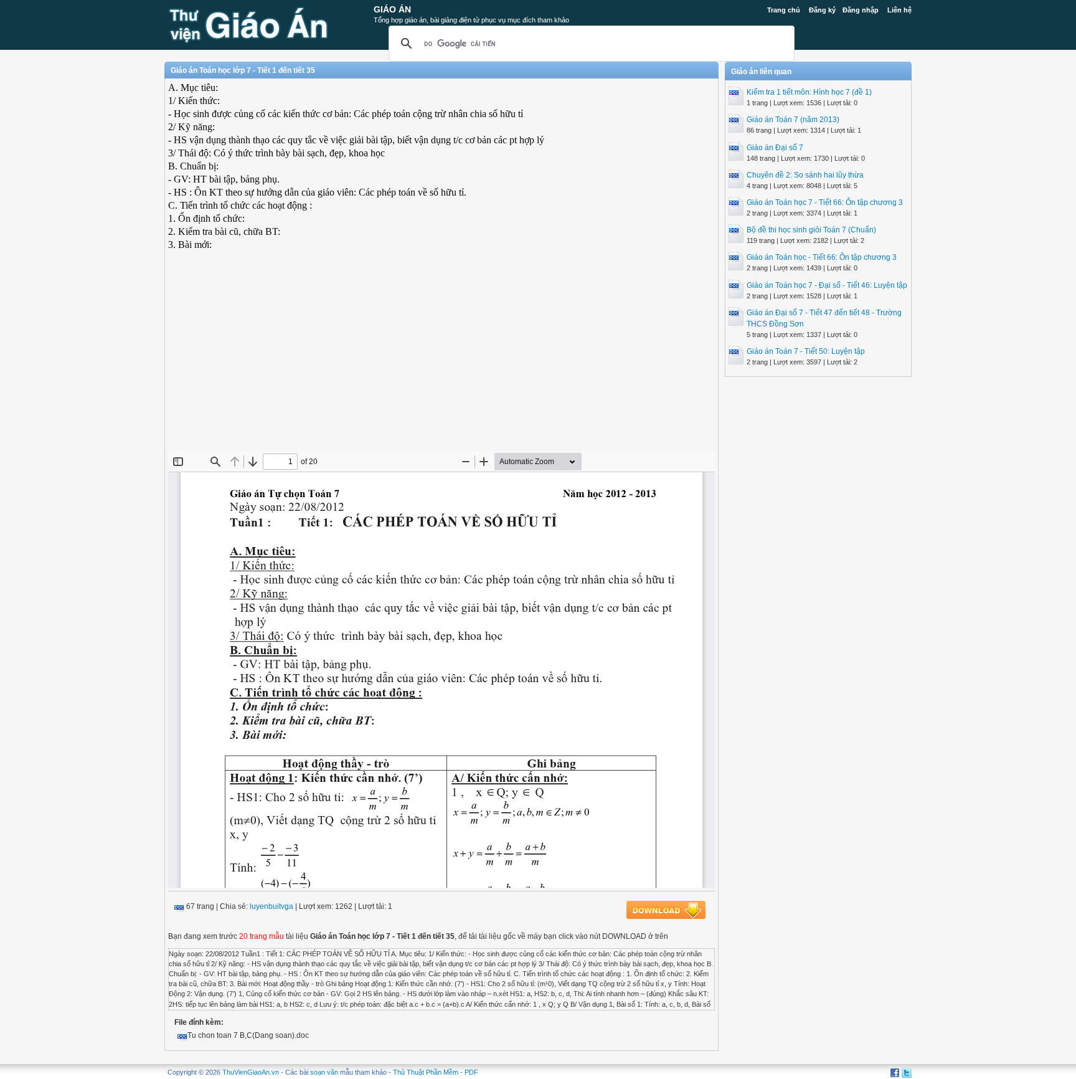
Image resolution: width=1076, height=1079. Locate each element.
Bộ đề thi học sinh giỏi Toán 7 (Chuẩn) (811, 230)
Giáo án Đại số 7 (775, 147)
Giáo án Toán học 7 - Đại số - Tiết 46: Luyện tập (827, 285)
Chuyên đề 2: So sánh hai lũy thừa (805, 175)
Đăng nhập (860, 10)
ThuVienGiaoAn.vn (250, 1072)
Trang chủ (783, 10)
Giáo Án (392, 9)
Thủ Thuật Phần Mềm (425, 1072)
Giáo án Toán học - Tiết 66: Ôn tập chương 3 (822, 257)
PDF (471, 1072)
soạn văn (324, 1072)
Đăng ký (822, 10)
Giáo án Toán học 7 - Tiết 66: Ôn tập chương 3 (825, 202)
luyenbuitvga (271, 906)
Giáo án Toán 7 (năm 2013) (793, 119)
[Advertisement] (441, 361)
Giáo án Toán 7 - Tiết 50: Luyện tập (806, 351)
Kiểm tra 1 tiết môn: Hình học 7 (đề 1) (809, 92)
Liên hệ (899, 10)
